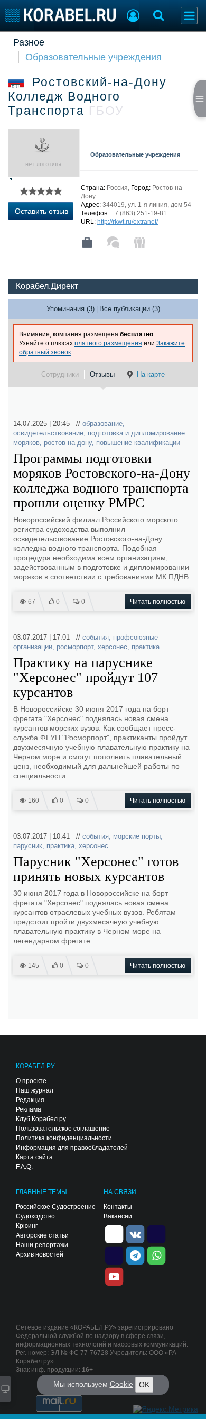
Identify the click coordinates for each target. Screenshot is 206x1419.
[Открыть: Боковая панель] (199, 98)
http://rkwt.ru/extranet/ (127, 221)
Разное (28, 42)
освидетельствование (48, 433)
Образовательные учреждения (93, 57)
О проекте (31, 1081)
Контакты (118, 1207)
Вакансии (118, 1216)
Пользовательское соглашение (63, 1128)
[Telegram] (135, 1254)
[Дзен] (114, 1233)
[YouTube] (114, 1275)
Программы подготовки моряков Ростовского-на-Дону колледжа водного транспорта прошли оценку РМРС (101, 481)
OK (144, 1384)
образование (102, 423)
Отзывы (102, 374)
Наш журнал (34, 1090)
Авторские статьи (42, 1235)
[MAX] (114, 1254)
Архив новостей (39, 1254)
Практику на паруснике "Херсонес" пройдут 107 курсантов (85, 678)
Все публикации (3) (129, 309)
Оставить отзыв (41, 211)
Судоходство (35, 1216)
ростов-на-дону (68, 443)
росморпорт (75, 647)
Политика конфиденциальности (64, 1138)
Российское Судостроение (56, 1207)
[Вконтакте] (135, 1233)
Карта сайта (34, 1157)
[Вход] (133, 17)
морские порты (137, 836)
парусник (27, 846)
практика (146, 647)
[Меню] (189, 15)
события (95, 637)
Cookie (121, 1384)
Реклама (28, 1109)
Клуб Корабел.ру (41, 1119)
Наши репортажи (42, 1245)
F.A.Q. (24, 1166)
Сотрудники (60, 374)
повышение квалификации (138, 443)
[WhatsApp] (156, 1254)
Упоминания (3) (70, 309)
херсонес (112, 647)
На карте (151, 374)
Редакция (30, 1100)
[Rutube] (156, 1233)
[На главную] (60, 15)
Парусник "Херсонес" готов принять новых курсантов (96, 869)
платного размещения (108, 343)
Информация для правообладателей (72, 1147)
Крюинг (27, 1226)
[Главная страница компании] (87, 242)
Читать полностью (157, 601)
